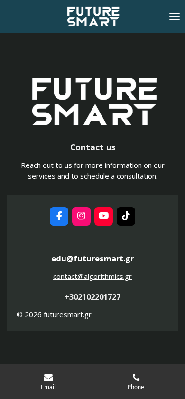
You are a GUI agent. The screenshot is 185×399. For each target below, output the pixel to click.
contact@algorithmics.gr (92, 276)
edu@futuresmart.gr (92, 258)
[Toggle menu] (174, 16)
